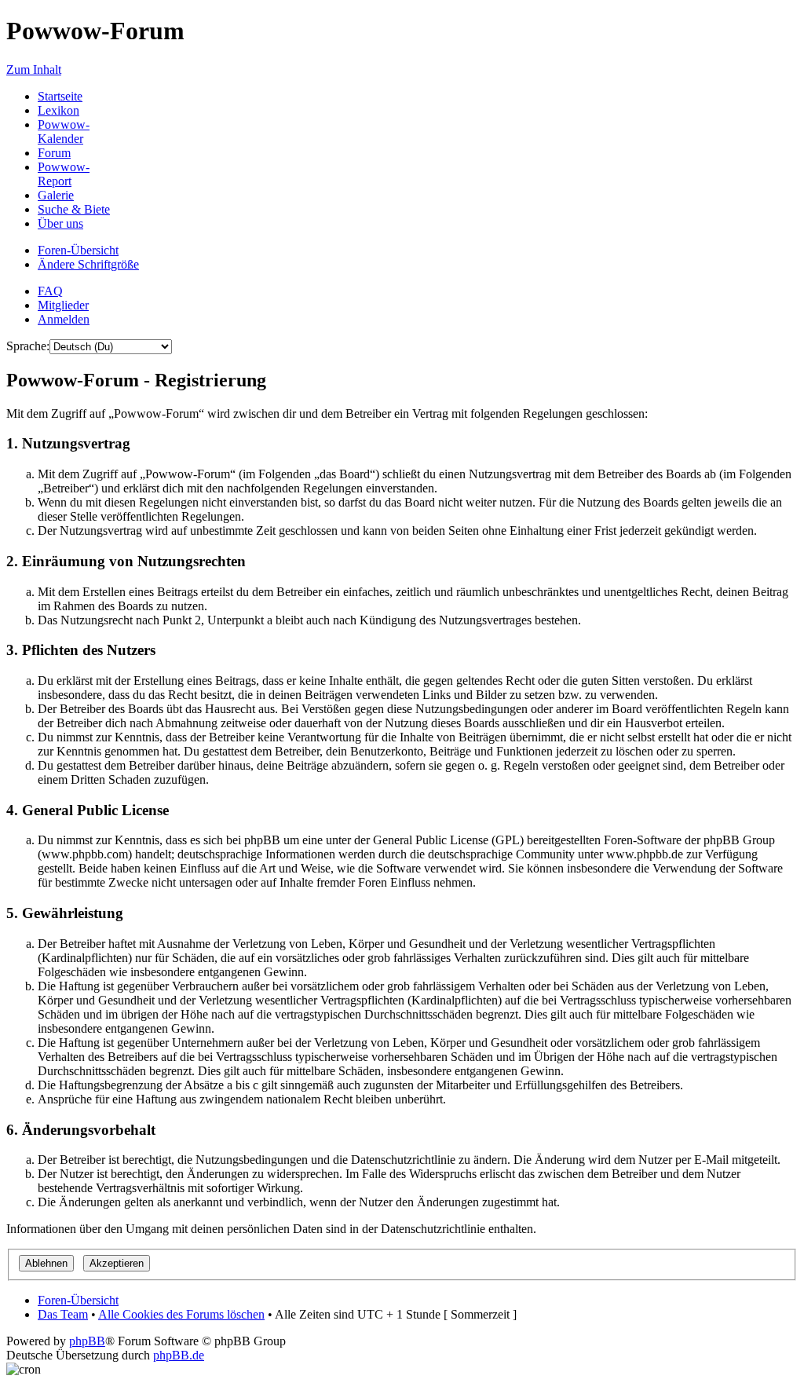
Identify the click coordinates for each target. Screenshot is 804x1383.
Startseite (60, 96)
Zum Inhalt (33, 69)
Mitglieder (63, 305)
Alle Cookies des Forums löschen (181, 1314)
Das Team (63, 1314)
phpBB (87, 1341)
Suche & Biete (74, 209)
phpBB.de (178, 1355)
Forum (54, 152)
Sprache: (27, 346)
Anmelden (64, 319)
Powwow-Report (64, 174)
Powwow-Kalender (64, 131)
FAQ (50, 291)
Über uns (60, 223)
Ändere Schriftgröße (88, 264)
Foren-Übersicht (78, 250)
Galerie (56, 195)
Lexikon (58, 110)
